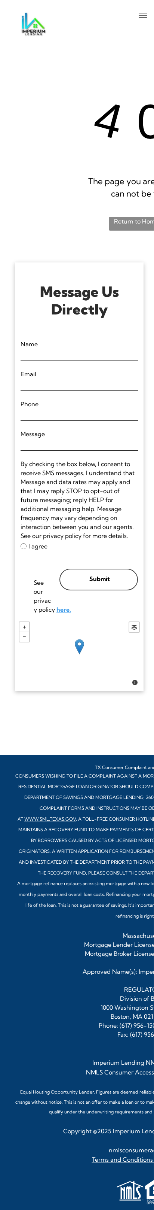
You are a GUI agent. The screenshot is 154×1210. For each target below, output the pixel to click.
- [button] (24, 637)
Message (33, 434)
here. (63, 609)
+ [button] (24, 627)
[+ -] (79, 654)
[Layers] (134, 627)
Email (28, 374)
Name (29, 344)
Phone (29, 404)
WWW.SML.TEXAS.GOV (50, 819)
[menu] (142, 15)
